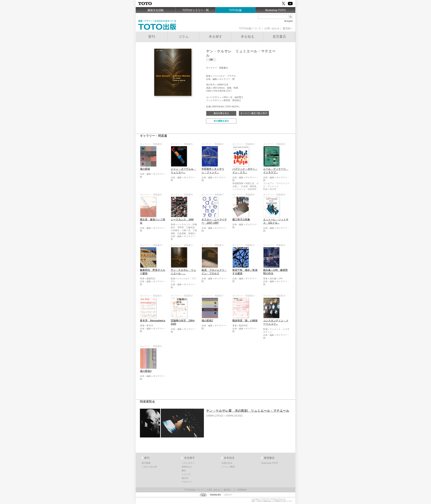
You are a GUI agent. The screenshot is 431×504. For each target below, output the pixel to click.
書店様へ (288, 28)
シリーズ (186, 474)
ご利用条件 (241, 490)
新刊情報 (146, 463)
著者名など (187, 466)
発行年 (185, 478)
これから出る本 (149, 466)
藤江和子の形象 (241, 219)
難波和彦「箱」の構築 (245, 320)
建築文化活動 (155, 10)
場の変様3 (145, 371)
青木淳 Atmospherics (152, 320)
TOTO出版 (235, 10)
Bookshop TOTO (275, 10)
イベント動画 (228, 466)
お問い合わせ (271, 28)
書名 (184, 470)
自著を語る (227, 463)
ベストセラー (188, 463)
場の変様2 (207, 320)
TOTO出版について (250, 28)
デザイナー (187, 482)
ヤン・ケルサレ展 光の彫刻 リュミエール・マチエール (247, 410)
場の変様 (145, 169)
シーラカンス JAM (182, 219)
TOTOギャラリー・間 (195, 10)
